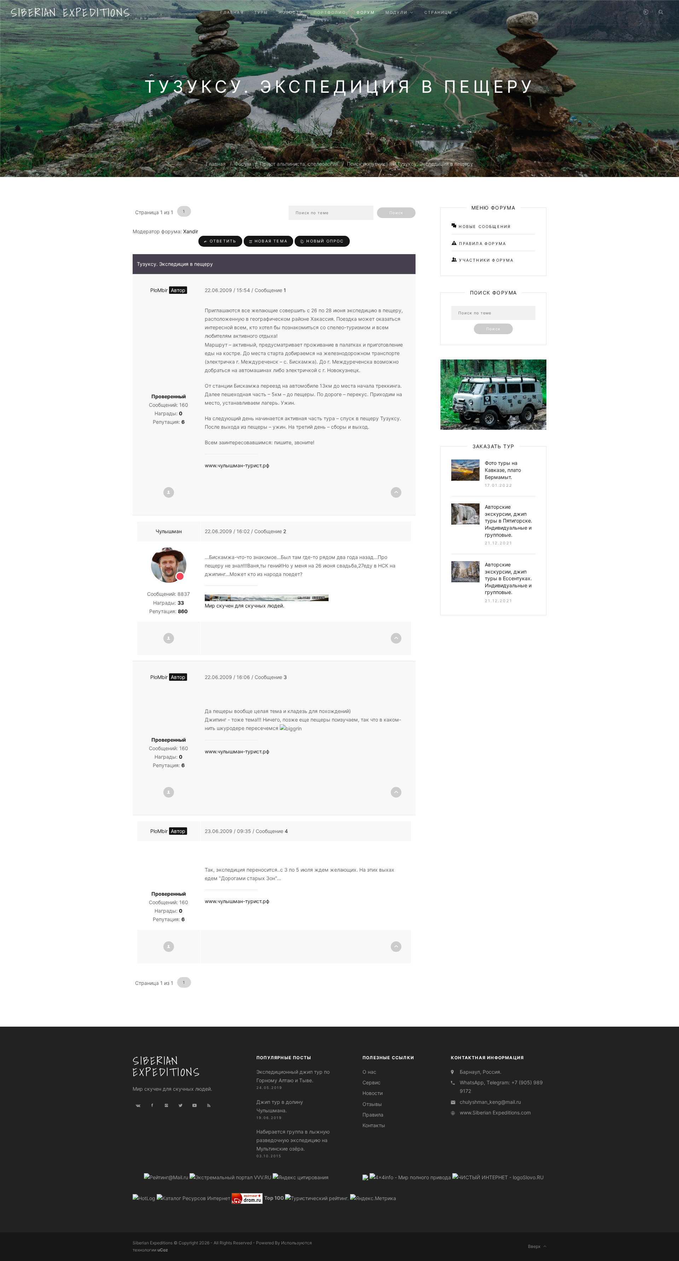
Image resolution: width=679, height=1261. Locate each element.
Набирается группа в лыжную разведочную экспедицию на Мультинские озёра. (293, 1140)
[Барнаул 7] (366, 1177)
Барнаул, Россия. (480, 1072)
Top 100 (274, 1198)
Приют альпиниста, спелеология (299, 164)
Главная (216, 164)
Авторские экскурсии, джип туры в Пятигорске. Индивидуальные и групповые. (508, 520)
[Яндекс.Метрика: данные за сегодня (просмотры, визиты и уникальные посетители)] (373, 1198)
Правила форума (481, 243)
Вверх (536, 1246)
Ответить (222, 241)
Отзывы (372, 1104)
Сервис (371, 1082)
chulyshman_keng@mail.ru (490, 1102)
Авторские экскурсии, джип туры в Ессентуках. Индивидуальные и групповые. (508, 578)
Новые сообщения (484, 226)
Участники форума (485, 260)
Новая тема (270, 241)
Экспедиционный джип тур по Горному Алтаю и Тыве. (293, 1076)
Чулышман (169, 531)
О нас (369, 1072)
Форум (242, 164)
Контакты (373, 1125)
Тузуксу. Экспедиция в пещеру (435, 164)
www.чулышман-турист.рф (237, 465)
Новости (372, 1093)
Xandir (190, 231)
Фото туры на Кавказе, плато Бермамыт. (503, 470)
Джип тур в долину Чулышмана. (279, 1106)
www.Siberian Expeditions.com (495, 1112)
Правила (372, 1115)
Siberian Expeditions (71, 12)
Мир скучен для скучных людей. (244, 606)
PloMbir (167, 290)
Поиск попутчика (367, 164)
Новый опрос (324, 241)
